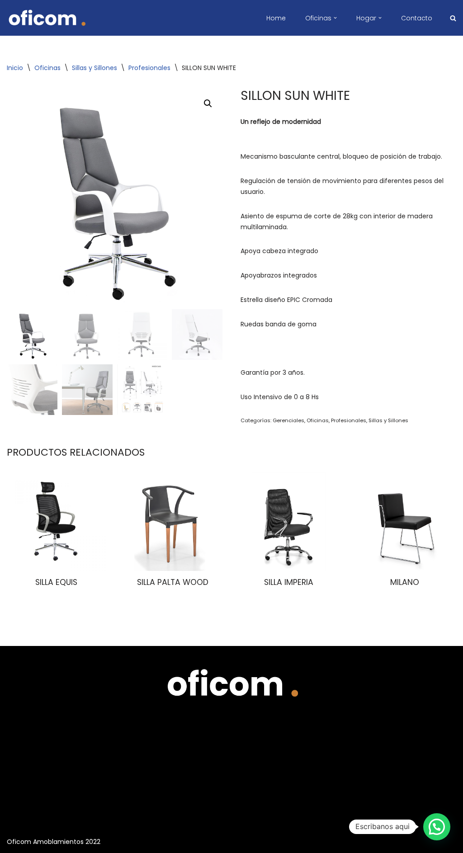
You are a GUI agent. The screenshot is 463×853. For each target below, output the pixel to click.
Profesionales (149, 67)
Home (276, 18)
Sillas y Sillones (94, 67)
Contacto (416, 18)
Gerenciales (288, 420)
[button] (335, 17)
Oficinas (47, 67)
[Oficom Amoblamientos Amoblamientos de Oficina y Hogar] (46, 18)
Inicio (15, 67)
